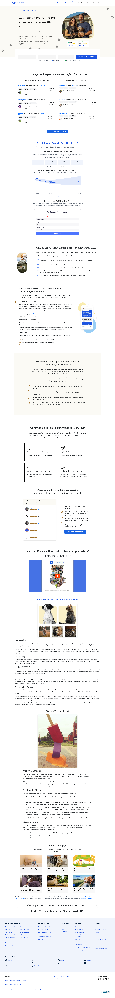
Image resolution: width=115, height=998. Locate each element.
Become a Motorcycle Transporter (44, 933)
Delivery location (45, 53)
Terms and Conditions (11, 989)
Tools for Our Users (100, 929)
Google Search (38, 965)
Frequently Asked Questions (80, 935)
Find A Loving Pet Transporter (63, 2)
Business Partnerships (101, 948)
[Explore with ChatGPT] (98, 979)
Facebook (10, 960)
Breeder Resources (64, 930)
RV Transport (9, 945)
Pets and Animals (10, 926)
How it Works (79, 2)
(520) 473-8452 (17, 984)
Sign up (40, 939)
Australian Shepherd (23, 99)
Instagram (11, 963)
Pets (24, 10)
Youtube (89, 960)
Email (59, 53)
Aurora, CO (74, 85)
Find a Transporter (25, 942)
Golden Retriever (63, 85)
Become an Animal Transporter (47, 926)
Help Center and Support (82, 947)
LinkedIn (36, 963)
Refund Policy (79, 950)
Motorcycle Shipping (11, 942)
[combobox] (27, 57)
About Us (78, 926)
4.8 (80, 43)
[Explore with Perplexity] (103, 979)
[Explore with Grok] (106, 979)
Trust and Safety (80, 932)
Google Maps (11, 965)
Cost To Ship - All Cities (27, 940)
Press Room (78, 942)
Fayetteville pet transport (33, 313)
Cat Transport (9, 932)
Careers (77, 939)
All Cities (28, 10)
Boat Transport (24, 932)
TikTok (62, 963)
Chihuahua (62, 99)
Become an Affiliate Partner (100, 940)
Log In (100, 2)
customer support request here (18, 980)
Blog (96, 926)
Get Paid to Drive (43, 929)
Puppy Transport (65, 926)
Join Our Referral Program (100, 945)
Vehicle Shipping (10, 937)
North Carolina (35, 10)
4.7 (68, 43)
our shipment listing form (87, 898)
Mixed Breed (21, 85)
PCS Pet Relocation (11, 934)
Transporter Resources (44, 936)
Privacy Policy (22, 989)
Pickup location (24, 53)
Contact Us (78, 944)
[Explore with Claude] (109, 979)
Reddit (62, 960)
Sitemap (97, 932)
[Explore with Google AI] (101, 979)
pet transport (81, 254)
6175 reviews (70, 45)
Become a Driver (91, 2)
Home (20, 10)
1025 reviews (82, 45)
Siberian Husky (63, 113)
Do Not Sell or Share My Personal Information (39, 989)
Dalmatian (21, 113)
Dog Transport (24, 926)
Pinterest (89, 963)
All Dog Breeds (24, 929)
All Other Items (24, 937)
